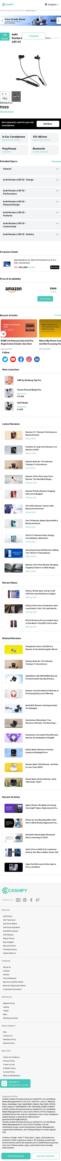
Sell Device (7, 997)
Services (6, 910)
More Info (6, 1051)
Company (6, 961)
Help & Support (8, 1026)
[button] (15, 1156)
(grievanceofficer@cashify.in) (14, 1119)
